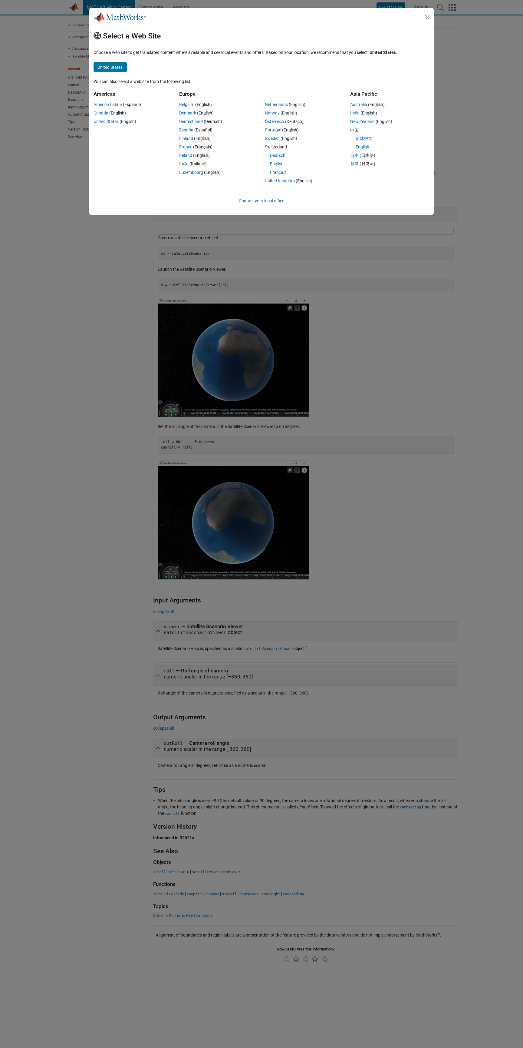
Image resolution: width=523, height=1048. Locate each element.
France (185, 146)
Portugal (273, 130)
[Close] (427, 17)
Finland (186, 138)
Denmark (187, 113)
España (186, 130)
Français (278, 172)
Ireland (185, 155)
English (277, 163)
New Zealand (362, 121)
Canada (101, 113)
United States (106, 121)
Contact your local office (261, 200)
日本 (354, 155)
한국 (354, 163)
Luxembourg (191, 172)
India (355, 113)
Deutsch (277, 155)
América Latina (108, 104)
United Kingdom (280, 180)
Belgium (186, 104)
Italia (184, 163)
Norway (272, 113)
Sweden (272, 138)
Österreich (274, 121)
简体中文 (364, 138)
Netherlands (276, 104)
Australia (358, 104)
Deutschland (191, 121)
